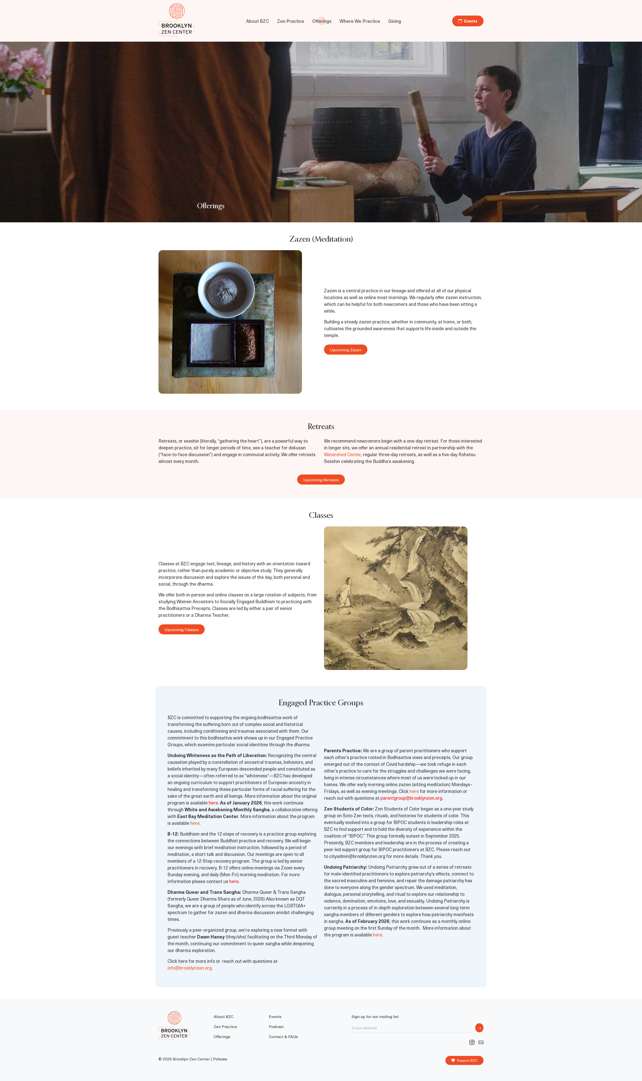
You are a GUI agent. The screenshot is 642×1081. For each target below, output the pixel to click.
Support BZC (467, 1060)
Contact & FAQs (283, 1036)
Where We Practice (360, 21)
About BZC (257, 21)
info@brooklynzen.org (190, 967)
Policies (220, 1059)
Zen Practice (290, 21)
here (195, 823)
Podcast (276, 1026)
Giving (394, 21)
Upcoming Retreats (321, 480)
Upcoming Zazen (345, 350)
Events (470, 21)
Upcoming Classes (182, 629)
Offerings (322, 21)
